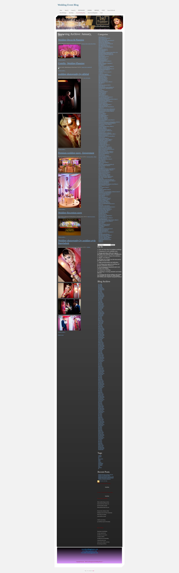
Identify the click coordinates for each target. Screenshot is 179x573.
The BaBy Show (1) (102, 213)
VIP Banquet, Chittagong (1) (104, 225)
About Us (66, 10)
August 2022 (100, 315)
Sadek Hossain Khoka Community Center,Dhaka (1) (108, 184)
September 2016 (101, 373)
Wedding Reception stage (70, 212)
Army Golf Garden (86, 78)
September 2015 (101, 386)
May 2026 (100, 286)
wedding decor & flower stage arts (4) (106, 228)
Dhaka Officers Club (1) (103, 78)
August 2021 (100, 323)
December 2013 (101, 408)
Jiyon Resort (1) (102, 125)
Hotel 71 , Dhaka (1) (102, 113)
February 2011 (101, 445)
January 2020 (100, 333)
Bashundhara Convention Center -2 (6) (106, 54)
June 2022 (100, 317)
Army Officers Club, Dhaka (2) (104, 45)
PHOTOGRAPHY (81, 10)
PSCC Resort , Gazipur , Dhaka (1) (105, 177)
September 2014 (101, 399)
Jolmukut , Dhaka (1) (102, 127)
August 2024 (100, 298)
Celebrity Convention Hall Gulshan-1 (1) (106, 68)
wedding (100, 455)
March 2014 (100, 404)
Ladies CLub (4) (102, 137)
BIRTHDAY (97, 10)
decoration (100, 465)
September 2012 (101, 424)
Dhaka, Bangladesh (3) (103, 79)
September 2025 (101, 289)
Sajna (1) (100, 186)
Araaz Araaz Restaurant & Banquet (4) (106, 43)
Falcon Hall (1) (101, 90)
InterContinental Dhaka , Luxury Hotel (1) (106, 119)
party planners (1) (102, 167)
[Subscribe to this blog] (98, 481)
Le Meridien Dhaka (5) (103, 143)
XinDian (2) (101, 240)
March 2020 (100, 330)
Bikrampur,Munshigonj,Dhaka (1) (105, 60)
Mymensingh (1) (102, 154)
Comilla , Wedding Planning (71, 63)
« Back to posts (61, 335)
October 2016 (100, 372)
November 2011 (101, 435)
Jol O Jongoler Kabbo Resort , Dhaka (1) (106, 126)
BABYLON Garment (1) (103, 49)
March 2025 (100, 292)
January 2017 (100, 369)
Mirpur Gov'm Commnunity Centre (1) (106, 152)
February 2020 (101, 332)
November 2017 (101, 358)
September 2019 (101, 337)
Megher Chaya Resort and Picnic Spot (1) (106, 149)
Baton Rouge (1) (102, 55)
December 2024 (101, 295)
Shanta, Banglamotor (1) (103, 197)
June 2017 (100, 363)
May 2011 (100, 441)
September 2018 (101, 348)
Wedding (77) (101, 227)
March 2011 (100, 444)
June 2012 (100, 427)
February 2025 (101, 293)
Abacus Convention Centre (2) (104, 38)
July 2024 (100, 299)
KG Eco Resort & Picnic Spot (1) (105, 129)
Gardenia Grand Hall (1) (103, 91)
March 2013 (100, 417)
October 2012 (100, 423)
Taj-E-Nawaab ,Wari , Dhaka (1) (104, 210)
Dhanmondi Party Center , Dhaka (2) (105, 81)
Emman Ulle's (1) (102, 86)
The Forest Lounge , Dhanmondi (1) (105, 215)
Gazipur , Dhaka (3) (102, 93)
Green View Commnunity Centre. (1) (105, 101)
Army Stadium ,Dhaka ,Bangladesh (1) (106, 46)
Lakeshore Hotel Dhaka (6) (104, 138)
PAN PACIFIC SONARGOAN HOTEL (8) (106, 164)
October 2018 (100, 347)
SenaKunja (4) (101, 190)
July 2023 (100, 309)
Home (61, 10)
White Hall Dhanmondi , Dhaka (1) (105, 235)
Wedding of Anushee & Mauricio (104, 478)
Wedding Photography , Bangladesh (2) (106, 231)
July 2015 (100, 388)
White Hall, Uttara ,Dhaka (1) (104, 236)
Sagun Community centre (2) (104, 185)
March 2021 (100, 326)
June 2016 (100, 376)
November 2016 (101, 371)
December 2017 (101, 357)
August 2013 (100, 412)
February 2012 (101, 432)
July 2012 (100, 426)
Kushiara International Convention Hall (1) (107, 136)
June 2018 (100, 350)
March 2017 (100, 366)
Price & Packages (63, 12)
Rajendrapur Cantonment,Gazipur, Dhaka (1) (107, 180)
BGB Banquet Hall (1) (103, 59)
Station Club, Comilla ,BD (87, 67)
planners (99, 456)
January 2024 (100, 304)
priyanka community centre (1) (104, 175)
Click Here (107, 487)
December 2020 (101, 328)
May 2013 (100, 415)
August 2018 (100, 349)
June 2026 (100, 285)
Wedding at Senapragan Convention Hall (106, 476)
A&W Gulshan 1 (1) (102, 37)
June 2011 (100, 440)
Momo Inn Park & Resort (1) (104, 153)
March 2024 (100, 302)
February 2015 (101, 394)
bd (98, 457)
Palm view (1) (101, 163)
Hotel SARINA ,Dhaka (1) (103, 115)
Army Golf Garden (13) (103, 44)
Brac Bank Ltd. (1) (102, 64)
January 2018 (100, 355)
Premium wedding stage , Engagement (76, 153)
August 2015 (100, 387)
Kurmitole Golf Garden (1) (103, 135)
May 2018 (100, 351)
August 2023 (100, 308)
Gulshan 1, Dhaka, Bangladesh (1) (105, 104)
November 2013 (101, 409)
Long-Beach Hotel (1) (103, 145)
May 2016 (100, 377)
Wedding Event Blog (68, 4)
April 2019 (100, 340)
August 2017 (100, 361)
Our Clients (71, 12)
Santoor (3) (101, 188)
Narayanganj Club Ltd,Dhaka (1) (105, 156)
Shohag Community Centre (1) (104, 199)
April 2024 (100, 301)
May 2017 (100, 364)
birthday (99, 462)
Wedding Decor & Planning (71, 40)
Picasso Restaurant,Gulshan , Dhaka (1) (106, 169)
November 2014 (101, 397)
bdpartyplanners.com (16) (103, 58)
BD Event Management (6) (104, 56)
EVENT (103, 10)
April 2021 (100, 325)
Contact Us (73, 10)
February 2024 (101, 303)
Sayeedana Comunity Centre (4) (105, 189)
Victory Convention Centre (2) (104, 224)
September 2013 (101, 411)
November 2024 (101, 296)
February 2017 (101, 367)
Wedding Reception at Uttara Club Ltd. (105, 474)
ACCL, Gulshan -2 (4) (103, 39)
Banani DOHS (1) (102, 51)
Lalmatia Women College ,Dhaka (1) (105, 139)
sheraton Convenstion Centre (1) (105, 198)
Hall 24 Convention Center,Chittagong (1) (107, 109)
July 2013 (100, 413)
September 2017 (101, 360)
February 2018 (101, 354)
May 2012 (100, 428)
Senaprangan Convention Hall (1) (105, 192)
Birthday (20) (101, 62)
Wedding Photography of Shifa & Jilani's (106, 477)
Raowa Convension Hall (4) (104, 181)
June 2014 (100, 401)
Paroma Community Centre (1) (104, 165)
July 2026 (100, 284)
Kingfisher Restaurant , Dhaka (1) (105, 132)
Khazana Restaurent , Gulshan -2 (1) (105, 130)
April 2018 (100, 352)
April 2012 (100, 430)
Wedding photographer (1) (104, 229)
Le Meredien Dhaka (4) (103, 142)
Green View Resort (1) (103, 102)
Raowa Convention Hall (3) (104, 182)
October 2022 (100, 314)
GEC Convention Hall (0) (103, 95)
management (100, 463)
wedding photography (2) (103, 230)
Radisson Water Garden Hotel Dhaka (89, 43)
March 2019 (100, 341)
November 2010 (101, 448)
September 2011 (101, 437)
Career (101, 12)
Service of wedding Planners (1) (104, 193)
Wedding (88, 247)
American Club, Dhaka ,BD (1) (104, 42)
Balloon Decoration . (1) (103, 50)
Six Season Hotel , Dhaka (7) (104, 201)
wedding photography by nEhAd (73, 74)
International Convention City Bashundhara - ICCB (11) (109, 121)
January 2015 (100, 395)
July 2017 (100, 362)
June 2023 (100, 310)
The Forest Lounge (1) (103, 214)
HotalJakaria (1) (102, 112)
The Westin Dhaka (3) (103, 216)
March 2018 (100, 353)
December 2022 (101, 312)
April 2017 (100, 365)
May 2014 (100, 402)
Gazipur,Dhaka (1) (102, 94)
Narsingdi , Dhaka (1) (103, 157)
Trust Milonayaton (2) (103, 218)
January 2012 (100, 433)
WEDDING (90, 10)
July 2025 (100, 290)
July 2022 (100, 316)
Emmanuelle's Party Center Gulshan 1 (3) (106, 87)
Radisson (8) (101, 178)
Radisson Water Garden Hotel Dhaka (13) (106, 179)
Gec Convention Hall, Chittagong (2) (106, 96)
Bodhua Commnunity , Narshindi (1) (105, 63)
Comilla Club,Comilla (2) (103, 74)
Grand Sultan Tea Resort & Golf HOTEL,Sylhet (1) (108, 99)
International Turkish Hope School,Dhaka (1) (107, 123)
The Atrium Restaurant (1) (103, 212)
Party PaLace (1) (102, 166)
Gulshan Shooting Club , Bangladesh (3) (106, 106)
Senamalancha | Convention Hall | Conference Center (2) (109, 191)
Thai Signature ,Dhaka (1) (103, 211)
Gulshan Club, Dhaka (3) (103, 105)
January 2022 (100, 322)
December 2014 (101, 396)
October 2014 (100, 398)
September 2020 (101, 329)
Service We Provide (111, 10)
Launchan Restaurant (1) (103, 141)
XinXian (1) (101, 241)
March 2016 (100, 379)
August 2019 (100, 338)
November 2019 (101, 335)
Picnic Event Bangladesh (92, 12)
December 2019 (101, 334)
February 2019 (101, 342)
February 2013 (101, 419)
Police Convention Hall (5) (104, 170)
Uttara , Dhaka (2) (102, 222)
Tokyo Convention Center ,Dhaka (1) (106, 217)
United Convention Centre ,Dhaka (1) (106, 220)
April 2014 (100, 403)
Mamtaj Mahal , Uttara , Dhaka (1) (105, 146)
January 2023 (100, 311)
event (99, 460)
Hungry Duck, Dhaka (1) (103, 118)
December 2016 (101, 370)
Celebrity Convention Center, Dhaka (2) (106, 66)
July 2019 (100, 339)
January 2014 (100, 407)
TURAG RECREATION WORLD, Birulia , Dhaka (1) (108, 219)
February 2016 (101, 381)
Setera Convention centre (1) (104, 194)
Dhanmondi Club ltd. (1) (103, 80)
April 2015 (100, 391)
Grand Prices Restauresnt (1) (104, 98)
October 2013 (100, 410)
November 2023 (101, 305)
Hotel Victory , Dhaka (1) (103, 117)
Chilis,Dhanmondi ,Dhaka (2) (104, 69)
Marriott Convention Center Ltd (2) (105, 148)
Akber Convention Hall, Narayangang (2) (106, 40)
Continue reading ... (62, 59)
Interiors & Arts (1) (102, 120)
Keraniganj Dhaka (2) (103, 128)
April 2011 (100, 443)
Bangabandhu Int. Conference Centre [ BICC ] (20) (108, 52)
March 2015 (100, 392)
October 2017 (100, 359)
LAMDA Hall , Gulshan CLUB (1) (105, 140)
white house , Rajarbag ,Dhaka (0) (105, 237)
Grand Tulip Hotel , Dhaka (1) (104, 100)
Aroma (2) (100, 47)
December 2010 (101, 447)
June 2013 (100, 414)
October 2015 (100, 385)
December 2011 (101, 434)
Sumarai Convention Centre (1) (104, 207)
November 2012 (101, 422)
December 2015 (101, 383)
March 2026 (100, 287)
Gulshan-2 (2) (101, 107)
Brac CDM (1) (101, 65)
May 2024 (100, 300)
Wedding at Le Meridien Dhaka (104, 475)
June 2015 (100, 389)
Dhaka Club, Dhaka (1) (103, 77)
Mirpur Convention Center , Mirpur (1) (106, 151)
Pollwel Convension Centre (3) (104, 172)
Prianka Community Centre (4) (104, 174)
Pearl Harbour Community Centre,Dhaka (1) (107, 168)
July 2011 (100, 439)
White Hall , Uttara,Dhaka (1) (104, 234)
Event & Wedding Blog (80, 12)
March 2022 (100, 320)
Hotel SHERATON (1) (103, 116)
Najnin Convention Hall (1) (104, 155)
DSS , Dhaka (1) (101, 82)
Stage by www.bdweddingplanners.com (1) (107, 203)
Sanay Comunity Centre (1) (104, 187)
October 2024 (100, 297)
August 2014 (100, 400)
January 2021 (100, 327)
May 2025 (100, 291)
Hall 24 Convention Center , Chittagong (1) (107, 108)
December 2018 (101, 345)
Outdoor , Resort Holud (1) (104, 162)
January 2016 (100, 382)
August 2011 (100, 438)
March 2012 (100, 431)
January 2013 (100, 420)
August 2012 (100, 425)
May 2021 (100, 324)
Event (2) (100, 89)
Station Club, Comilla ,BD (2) (104, 205)
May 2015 (100, 390)
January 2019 (100, 344)
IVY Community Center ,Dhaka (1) (105, 124)
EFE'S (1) (100, 83)
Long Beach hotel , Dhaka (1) (104, 144)
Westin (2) (100, 232)
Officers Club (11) (102, 160)
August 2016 (100, 374)
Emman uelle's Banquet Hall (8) (104, 84)
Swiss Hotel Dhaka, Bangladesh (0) (105, 208)
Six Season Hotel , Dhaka (91, 156)
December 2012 (101, 421)
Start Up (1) (101, 204)
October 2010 (100, 449)
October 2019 (100, 336)
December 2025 (101, 288)
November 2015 (101, 384)
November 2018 (101, 346)
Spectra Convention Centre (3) (104, 202)
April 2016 (100, 378)
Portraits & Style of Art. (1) (104, 173)
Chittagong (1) (101, 70)
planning (100, 467)
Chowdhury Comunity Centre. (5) (105, 71)
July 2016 (100, 375)
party (99, 466)
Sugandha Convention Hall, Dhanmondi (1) (107, 206)
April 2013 (100, 416)
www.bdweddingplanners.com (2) (105, 239)
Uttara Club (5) (101, 223)
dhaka (99, 459)
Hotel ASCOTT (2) (102, 114)
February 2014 (101, 406)
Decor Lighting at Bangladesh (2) (105, 75)
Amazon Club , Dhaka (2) (103, 41)
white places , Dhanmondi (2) (104, 238)
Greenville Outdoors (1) (103, 103)
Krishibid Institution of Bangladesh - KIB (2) (107, 133)
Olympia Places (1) (102, 161)
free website (89, 570)
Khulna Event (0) (102, 131)
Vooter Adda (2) (101, 226)
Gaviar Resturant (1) (102, 92)
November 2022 (101, 313)
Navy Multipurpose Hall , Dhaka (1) (105, 158)
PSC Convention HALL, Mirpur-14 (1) (106, 176)
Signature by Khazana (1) (103, 200)
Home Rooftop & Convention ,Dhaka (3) (106, 111)
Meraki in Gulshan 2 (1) (103, 150)
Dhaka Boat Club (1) (102, 76)
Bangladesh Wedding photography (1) (106, 53)
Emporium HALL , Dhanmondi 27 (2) (106, 88)
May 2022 (100, 318)
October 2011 (100, 436)
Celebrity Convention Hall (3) (104, 67)
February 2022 (101, 321)
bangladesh (100, 464)
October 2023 (100, 307)
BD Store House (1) (102, 57)
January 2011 (100, 446)
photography (100, 458)
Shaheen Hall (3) (102, 195)
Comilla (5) (101, 72)
